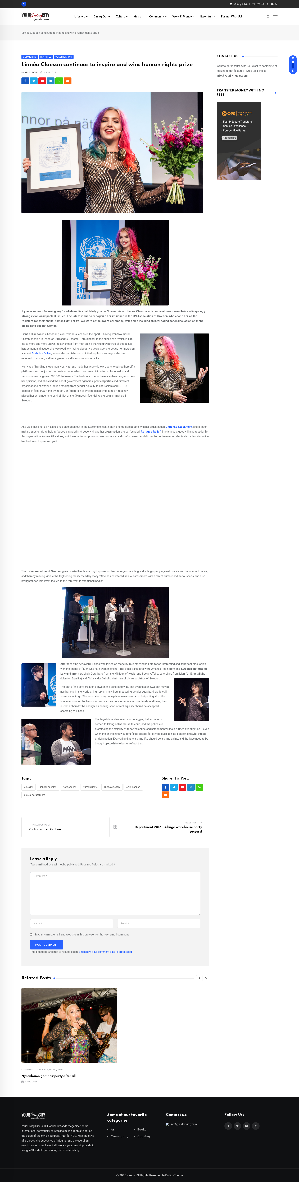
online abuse (133, 787)
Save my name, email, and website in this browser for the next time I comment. (81, 934)
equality (28, 787)
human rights (90, 787)
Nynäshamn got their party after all (48, 1076)
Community (156, 16)
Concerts (42, 1069)
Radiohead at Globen (45, 829)
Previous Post (42, 825)
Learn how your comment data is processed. (105, 951)
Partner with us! (231, 16)
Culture (120, 16)
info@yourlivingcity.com (184, 1124)
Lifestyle (79, 16)
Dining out (100, 16)
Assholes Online (41, 353)
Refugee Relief (151, 431)
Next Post (191, 823)
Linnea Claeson (112, 787)
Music (137, 16)
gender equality (47, 787)
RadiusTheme (174, 1175)
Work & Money (182, 16)
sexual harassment (34, 795)
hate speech (69, 787)
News (61, 1069)
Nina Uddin (31, 72)
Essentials (206, 16)
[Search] (268, 17)
